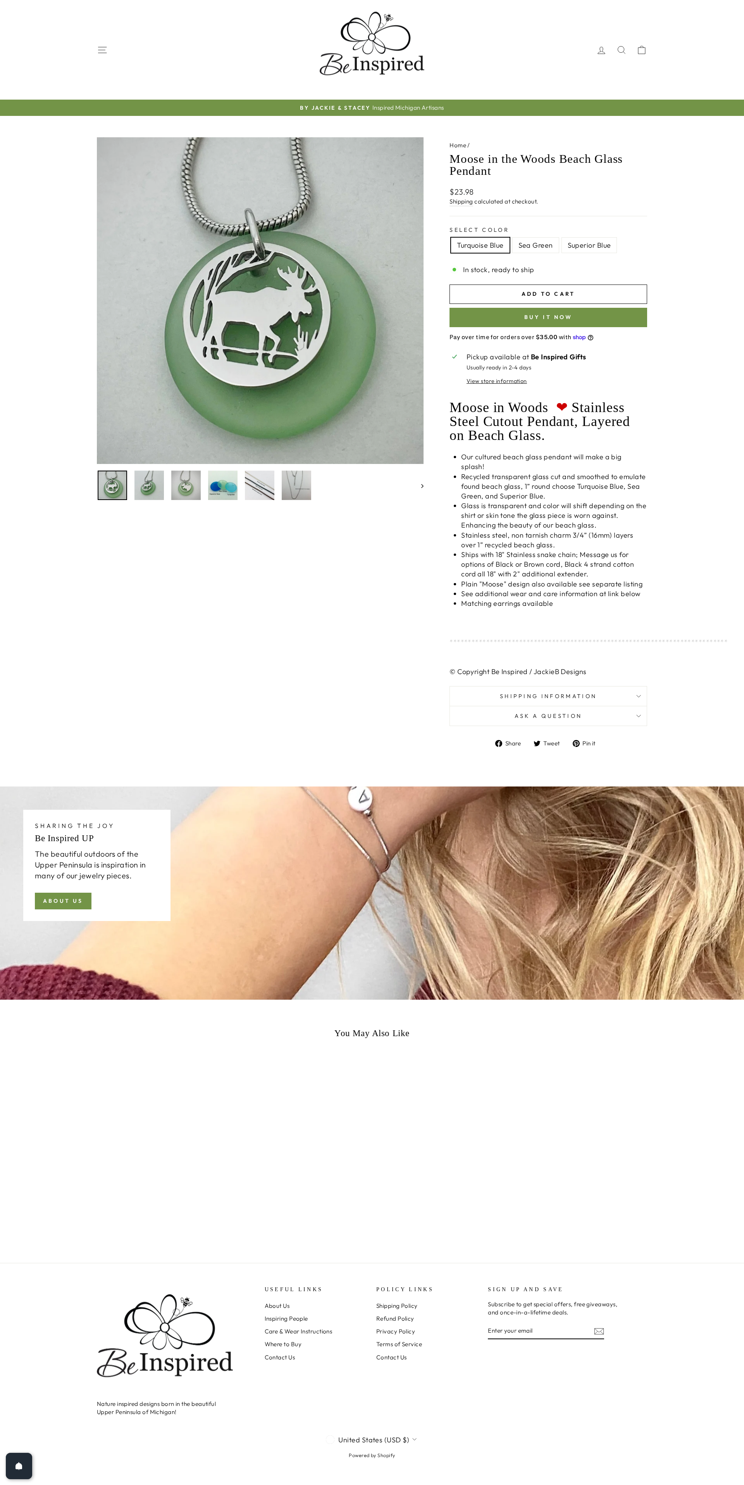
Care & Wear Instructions (298, 1331)
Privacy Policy (395, 1331)
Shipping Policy (397, 1305)
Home (458, 145)
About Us (63, 900)
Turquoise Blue (480, 245)
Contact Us (280, 1357)
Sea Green (535, 245)
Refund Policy (395, 1318)
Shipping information (548, 696)
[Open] (19, 1466)
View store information (497, 381)
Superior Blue (589, 245)
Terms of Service (399, 1344)
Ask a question (548, 715)
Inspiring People (286, 1318)
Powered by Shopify (372, 1455)
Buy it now (548, 317)
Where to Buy (283, 1344)
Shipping (461, 201)
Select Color (479, 229)
